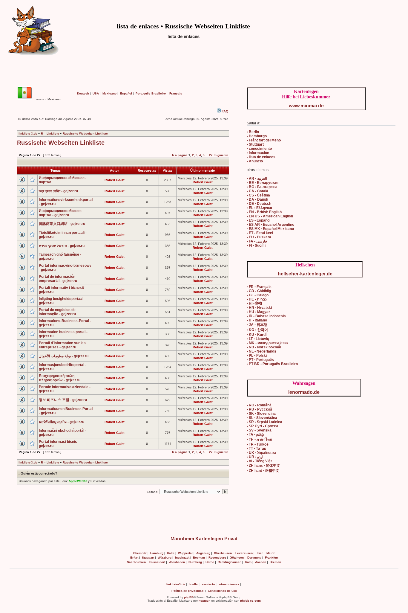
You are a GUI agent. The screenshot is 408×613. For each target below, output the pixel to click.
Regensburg (217, 557)
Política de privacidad (187, 590)
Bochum (199, 557)
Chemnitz (140, 553)
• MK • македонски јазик (267, 343)
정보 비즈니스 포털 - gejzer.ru (63, 400)
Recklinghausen (229, 562)
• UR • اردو (255, 457)
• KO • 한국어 (257, 330)
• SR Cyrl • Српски (262, 426)
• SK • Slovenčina (261, 413)
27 (211, 155)
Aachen (260, 562)
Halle (170, 553)
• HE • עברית (257, 299)
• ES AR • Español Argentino (270, 224)
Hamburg (156, 553)
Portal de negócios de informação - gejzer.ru (57, 312)
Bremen (275, 562)
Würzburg (164, 557)
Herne (209, 562)
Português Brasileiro (151, 93)
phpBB (189, 597)
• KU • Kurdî (256, 335)
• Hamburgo (257, 136)
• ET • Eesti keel (260, 233)
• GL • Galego (258, 295)
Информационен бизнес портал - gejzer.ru (60, 213)
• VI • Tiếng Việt (259, 461)
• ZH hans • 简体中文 (263, 465)
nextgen (204, 600)
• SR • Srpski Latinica (264, 422)
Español (126, 93)
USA (96, 93)
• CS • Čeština (258, 195)
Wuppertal (185, 553)
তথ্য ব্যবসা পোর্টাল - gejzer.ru (58, 191)
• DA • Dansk (257, 199)
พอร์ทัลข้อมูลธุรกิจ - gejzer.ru (61, 422)
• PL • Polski (257, 355)
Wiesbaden (177, 562)
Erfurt (134, 557)
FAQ (224, 111)
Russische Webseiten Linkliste (85, 133)
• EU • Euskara (259, 237)
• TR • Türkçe (258, 444)
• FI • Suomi (256, 245)
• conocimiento (259, 149)
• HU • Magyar (258, 312)
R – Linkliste (50, 133)
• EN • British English (264, 212)
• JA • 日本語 (257, 325)
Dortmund (254, 557)
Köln (248, 562)
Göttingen (237, 557)
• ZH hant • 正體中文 (263, 471)
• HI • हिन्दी (254, 303)
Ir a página (180, 155)
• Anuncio (255, 161)
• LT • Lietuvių (258, 339)
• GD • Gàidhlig (259, 291)
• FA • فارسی (257, 241)
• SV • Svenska (259, 430)
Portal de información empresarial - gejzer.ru (58, 279)
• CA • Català (257, 191)
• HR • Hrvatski (259, 308)
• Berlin (253, 132)
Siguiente (221, 155)
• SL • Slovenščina (262, 418)
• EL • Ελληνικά (259, 208)
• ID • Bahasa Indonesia (266, 316)
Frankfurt (271, 557)
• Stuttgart (255, 144)
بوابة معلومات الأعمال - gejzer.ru (63, 356)
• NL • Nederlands (261, 351)
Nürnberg (195, 562)
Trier (259, 553)
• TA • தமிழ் (255, 434)
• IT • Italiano (257, 320)
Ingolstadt (182, 557)
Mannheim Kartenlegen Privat (204, 538)
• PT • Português (260, 360)
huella (193, 584)
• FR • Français (259, 287)
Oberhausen (223, 553)
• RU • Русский (259, 409)
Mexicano (109, 93)
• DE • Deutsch (259, 204)
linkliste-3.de (28, 133)
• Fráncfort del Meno (264, 140)
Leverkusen (244, 553)
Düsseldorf (157, 562)
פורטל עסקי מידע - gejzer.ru (62, 246)
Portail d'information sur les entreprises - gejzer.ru (62, 345)
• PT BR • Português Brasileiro (272, 364)
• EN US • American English (270, 216)
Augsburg (203, 553)
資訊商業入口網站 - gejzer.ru (62, 224)
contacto (208, 584)
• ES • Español (258, 220)
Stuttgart (148, 557)
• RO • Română (259, 405)
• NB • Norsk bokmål (264, 347)
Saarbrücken (136, 562)
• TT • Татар (256, 448)
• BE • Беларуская (262, 183)
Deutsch (83, 93)
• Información (258, 153)
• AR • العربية (257, 178)
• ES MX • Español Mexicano (270, 229)
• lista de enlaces (261, 157)
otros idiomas (229, 584)
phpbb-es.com (250, 600)
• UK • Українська (261, 453)
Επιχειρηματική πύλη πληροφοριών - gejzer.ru (59, 378)
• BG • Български (262, 187)
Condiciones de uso (222, 590)
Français (175, 93)
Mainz (270, 553)
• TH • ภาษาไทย (259, 439)
